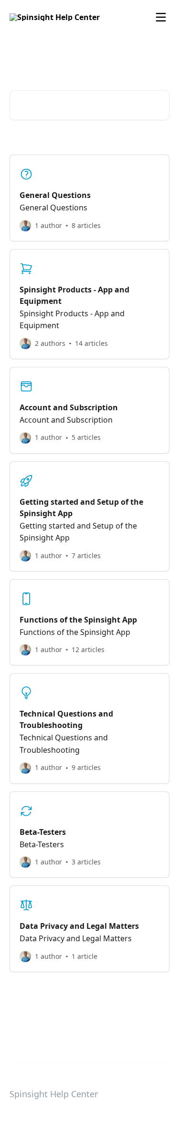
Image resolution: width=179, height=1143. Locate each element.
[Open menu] (160, 17)
